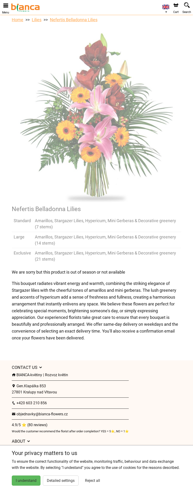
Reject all (92, 480)
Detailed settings (61, 480)
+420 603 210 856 (31, 403)
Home (17, 19)
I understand (26, 480)
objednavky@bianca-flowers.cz (42, 414)
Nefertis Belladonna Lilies (73, 19)
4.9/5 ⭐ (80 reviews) (30, 425)
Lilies (36, 19)
